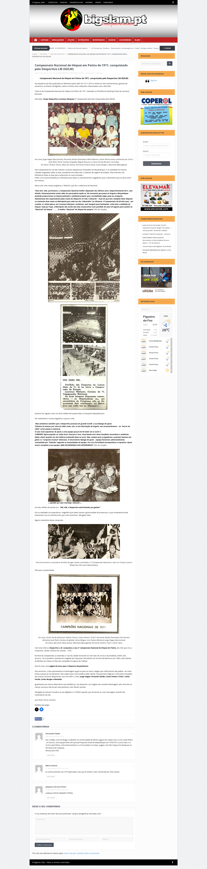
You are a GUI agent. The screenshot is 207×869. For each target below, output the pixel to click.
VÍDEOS (98, 2)
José (144, 234)
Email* (145, 142)
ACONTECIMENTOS (62, 73)
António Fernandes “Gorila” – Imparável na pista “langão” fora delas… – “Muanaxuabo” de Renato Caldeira (157, 228)
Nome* (146, 151)
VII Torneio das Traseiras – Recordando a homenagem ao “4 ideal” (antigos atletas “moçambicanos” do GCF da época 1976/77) (86, 48)
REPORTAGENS (99, 40)
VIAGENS (111, 40)
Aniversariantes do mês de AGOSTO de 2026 (154, 48)
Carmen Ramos (148, 246)
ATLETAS (71, 40)
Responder (51, 755)
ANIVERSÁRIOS (125, 40)
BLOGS (137, 40)
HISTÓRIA (89, 2)
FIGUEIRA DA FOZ (76, 2)
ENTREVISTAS (83, 40)
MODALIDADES (58, 40)
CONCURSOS (108, 2)
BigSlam (153, 80)
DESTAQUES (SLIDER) (77, 73)
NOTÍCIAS (44, 40)
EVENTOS (63, 2)
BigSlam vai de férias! (163, 246)
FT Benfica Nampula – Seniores (159, 234)
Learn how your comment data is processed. (82, 853)
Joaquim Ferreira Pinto (56, 787)
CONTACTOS (53, 2)
